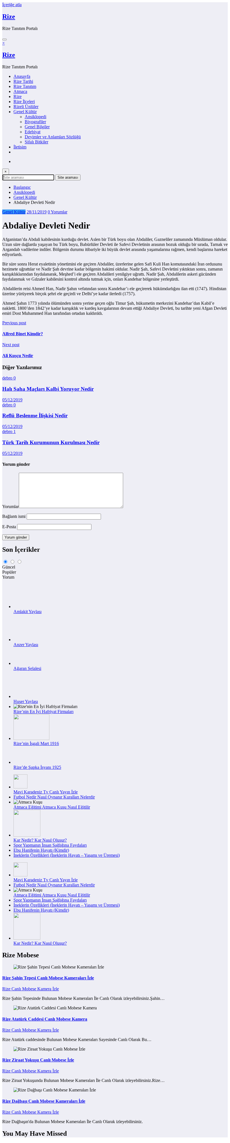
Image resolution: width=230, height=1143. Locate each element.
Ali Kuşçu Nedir (17, 355)
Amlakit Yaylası (27, 611)
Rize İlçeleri (24, 101)
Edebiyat (32, 131)
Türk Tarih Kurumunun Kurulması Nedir (51, 442)
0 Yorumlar (57, 211)
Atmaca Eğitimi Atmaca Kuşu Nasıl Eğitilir (51, 807)
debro (7, 378)
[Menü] (4, 39)
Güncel (8, 567)
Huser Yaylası (25, 701)
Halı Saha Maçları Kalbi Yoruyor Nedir (48, 389)
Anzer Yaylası (25, 644)
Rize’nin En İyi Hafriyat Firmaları (43, 711)
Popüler (9, 572)
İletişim (19, 147)
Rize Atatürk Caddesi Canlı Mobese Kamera (44, 1019)
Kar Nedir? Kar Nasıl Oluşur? (40, 840)
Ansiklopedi (35, 116)
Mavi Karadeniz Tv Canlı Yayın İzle (45, 792)
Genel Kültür (25, 111)
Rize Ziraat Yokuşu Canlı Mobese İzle (38, 1060)
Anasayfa (21, 76)
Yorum (8, 577)
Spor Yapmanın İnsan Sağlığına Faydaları (50, 845)
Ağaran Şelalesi (27, 668)
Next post (10, 344)
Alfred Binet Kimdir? (22, 333)
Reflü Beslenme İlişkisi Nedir (35, 415)
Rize (8, 16)
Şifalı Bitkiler (36, 141)
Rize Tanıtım (24, 86)
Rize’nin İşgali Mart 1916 (36, 743)
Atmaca (20, 91)
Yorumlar (10, 506)
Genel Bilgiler (37, 126)
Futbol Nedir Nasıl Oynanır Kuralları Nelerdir (54, 797)
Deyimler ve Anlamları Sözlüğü (53, 136)
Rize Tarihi (23, 81)
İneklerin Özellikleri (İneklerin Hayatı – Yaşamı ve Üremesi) (66, 855)
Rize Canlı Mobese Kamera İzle (30, 988)
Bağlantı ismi (14, 516)
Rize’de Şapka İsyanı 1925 (37, 767)
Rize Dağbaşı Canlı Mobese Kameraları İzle (43, 1101)
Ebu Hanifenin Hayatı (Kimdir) (41, 850)
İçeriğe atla (12, 4)
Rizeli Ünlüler (25, 106)
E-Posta (9, 526)
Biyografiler (35, 121)
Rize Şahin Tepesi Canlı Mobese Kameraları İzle (48, 978)
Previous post (14, 322)
